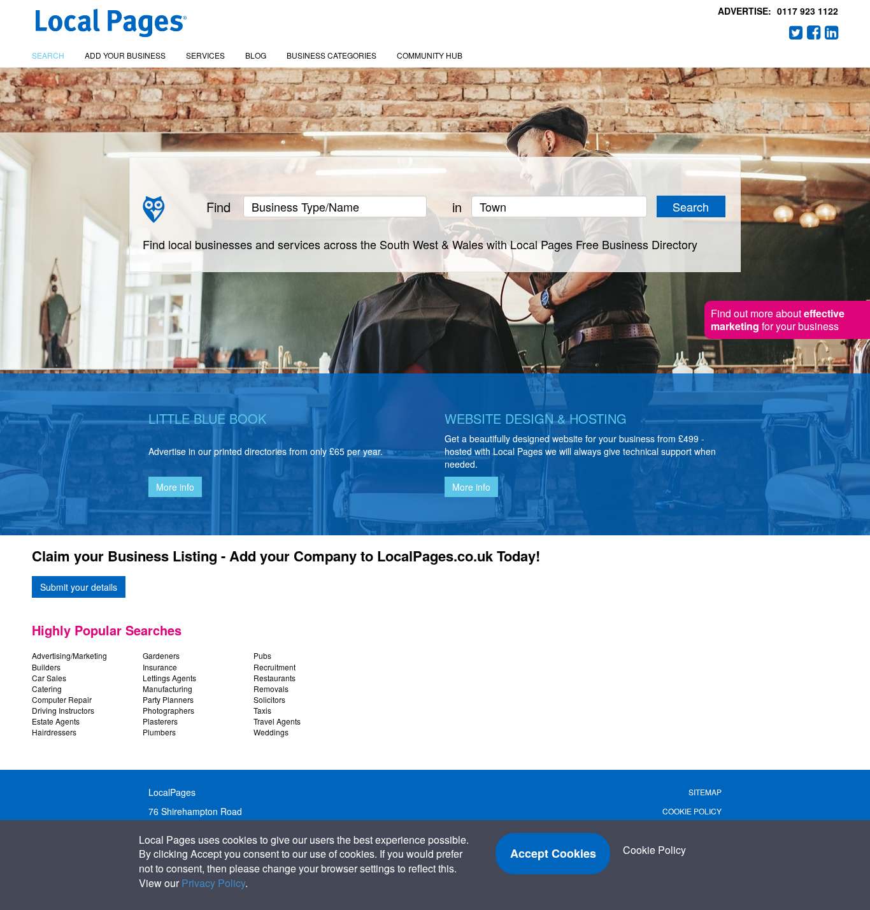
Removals (271, 688)
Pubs (262, 655)
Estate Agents (56, 721)
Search (48, 55)
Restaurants (274, 677)
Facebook (814, 32)
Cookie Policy (692, 810)
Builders (46, 666)
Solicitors (269, 699)
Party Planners (168, 699)
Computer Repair (62, 699)
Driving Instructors (63, 710)
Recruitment (274, 666)
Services (205, 55)
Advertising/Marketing (69, 655)
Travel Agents (277, 721)
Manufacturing (167, 688)
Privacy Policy (213, 883)
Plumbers (159, 731)
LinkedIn (831, 32)
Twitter (796, 32)
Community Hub (429, 55)
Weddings (271, 731)
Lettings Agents (169, 677)
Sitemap (705, 791)
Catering (47, 688)
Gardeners (161, 655)
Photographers (168, 710)
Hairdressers (54, 731)
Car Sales (49, 677)
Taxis (262, 710)
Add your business (125, 55)
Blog (255, 55)
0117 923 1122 (807, 10)
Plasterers (160, 721)
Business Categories (331, 55)
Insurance (160, 666)
